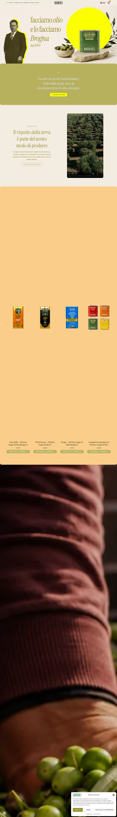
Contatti (37, 2)
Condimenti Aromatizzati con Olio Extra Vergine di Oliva (72, 443)
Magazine (32, 2)
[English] (101, 3)
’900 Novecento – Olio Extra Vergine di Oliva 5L (18, 443)
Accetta (78, 810)
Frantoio (11, 2)
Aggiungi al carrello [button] (18, 452)
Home (7, 2)
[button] (113, 795)
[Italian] (104, 3)
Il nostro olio (17, 2)
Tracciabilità (26, 2)
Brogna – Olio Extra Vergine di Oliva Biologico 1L (45, 443)
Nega (88, 810)
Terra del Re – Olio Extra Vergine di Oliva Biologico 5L (99, 443)
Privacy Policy (97, 814)
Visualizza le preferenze (104, 810)
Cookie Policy (89, 814)
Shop (21, 2)
